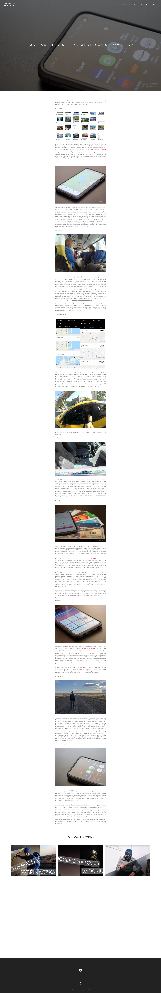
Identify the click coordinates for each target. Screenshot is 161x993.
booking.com (75, 667)
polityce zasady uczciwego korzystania (84, 288)
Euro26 (96, 731)
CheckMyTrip (84, 648)
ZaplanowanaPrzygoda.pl (53, 988)
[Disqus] (80, 901)
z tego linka (101, 567)
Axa (65, 738)
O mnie (154, 4)
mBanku (70, 572)
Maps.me (75, 221)
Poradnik (87, 828)
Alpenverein (70, 737)
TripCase (93, 648)
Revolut (93, 558)
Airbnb (83, 667)
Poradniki (135, 4)
